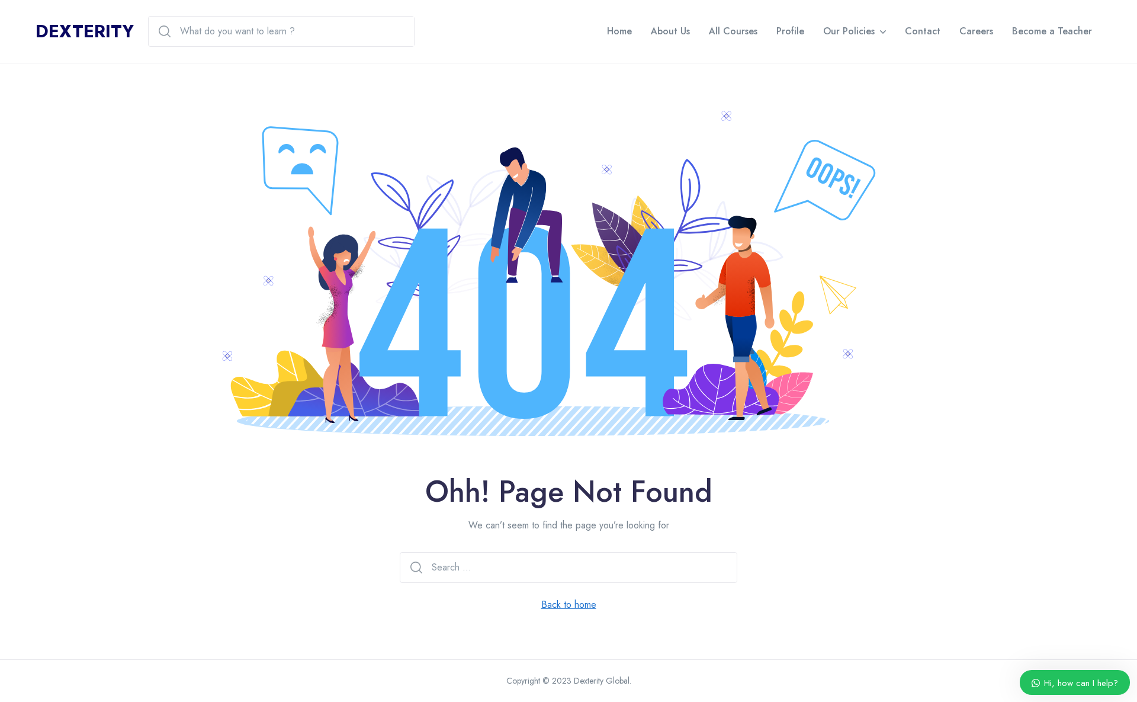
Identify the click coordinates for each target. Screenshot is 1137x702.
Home (619, 31)
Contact (922, 31)
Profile (790, 31)
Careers (976, 31)
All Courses (733, 31)
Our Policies (849, 31)
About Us (670, 31)
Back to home (568, 604)
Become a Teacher (1052, 31)
